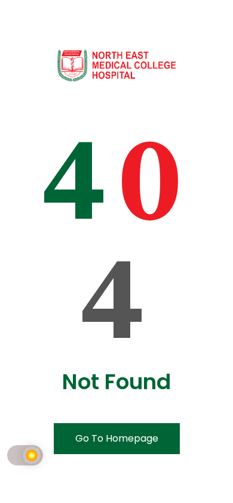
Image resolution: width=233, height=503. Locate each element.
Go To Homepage (116, 438)
